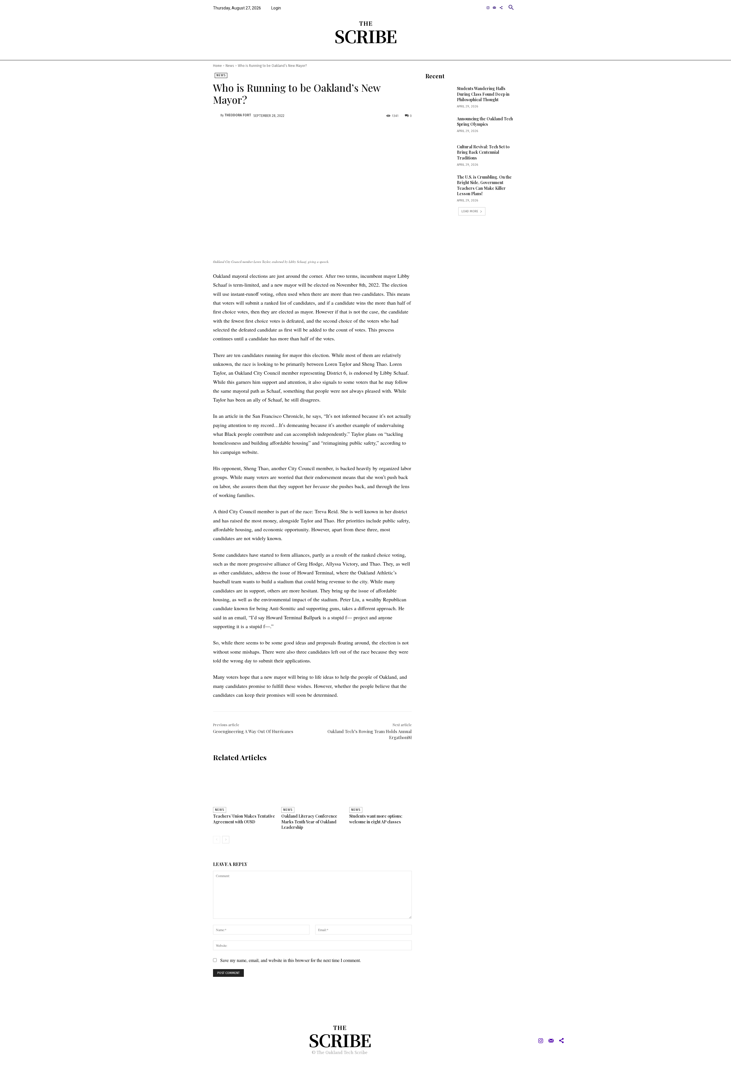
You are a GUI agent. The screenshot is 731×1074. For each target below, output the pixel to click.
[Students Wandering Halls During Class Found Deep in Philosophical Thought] (439, 95)
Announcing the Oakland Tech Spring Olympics (485, 121)
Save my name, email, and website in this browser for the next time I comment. (290, 960)
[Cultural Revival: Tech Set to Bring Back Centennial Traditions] (439, 153)
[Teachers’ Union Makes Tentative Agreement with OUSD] (244, 789)
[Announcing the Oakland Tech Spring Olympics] (439, 125)
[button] (511, 7)
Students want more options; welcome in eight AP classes (375, 819)
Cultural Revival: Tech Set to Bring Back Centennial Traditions (483, 152)
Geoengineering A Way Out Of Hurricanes (253, 731)
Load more (469, 211)
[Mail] (494, 8)
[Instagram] (488, 8)
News (230, 66)
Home (217, 66)
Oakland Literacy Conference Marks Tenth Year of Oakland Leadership (309, 821)
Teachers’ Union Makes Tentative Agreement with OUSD (244, 819)
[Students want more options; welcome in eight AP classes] (380, 789)
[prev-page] (216, 839)
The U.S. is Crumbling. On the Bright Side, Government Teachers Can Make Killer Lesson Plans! (484, 185)
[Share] (501, 8)
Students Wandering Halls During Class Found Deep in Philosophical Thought (483, 94)
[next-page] (225, 839)
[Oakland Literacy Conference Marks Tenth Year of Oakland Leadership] (312, 789)
